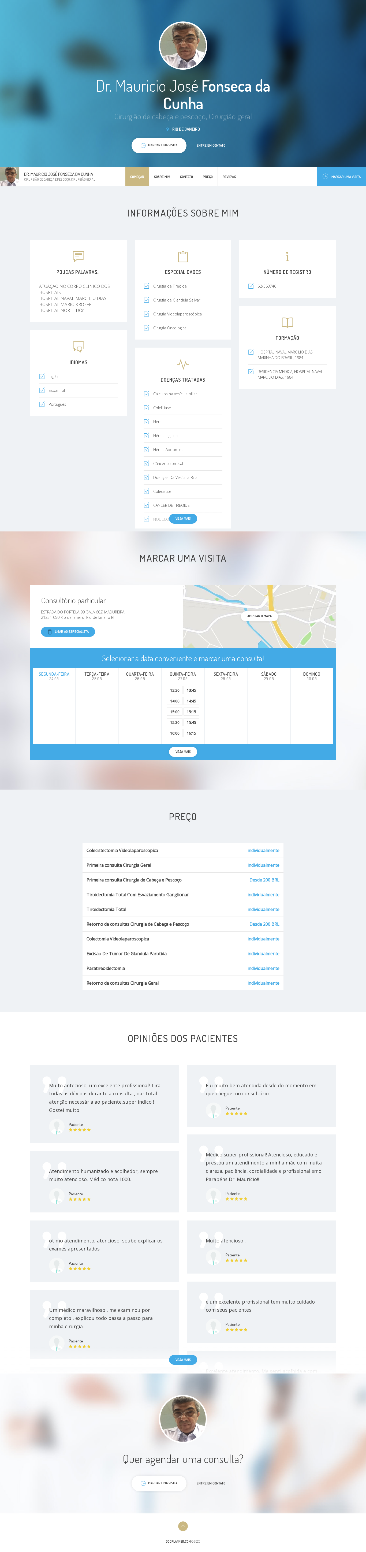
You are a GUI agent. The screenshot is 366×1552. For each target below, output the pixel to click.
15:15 (191, 711)
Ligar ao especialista (72, 631)
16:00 (175, 733)
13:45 (191, 690)
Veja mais (183, 518)
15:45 (191, 722)
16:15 (191, 733)
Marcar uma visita (346, 176)
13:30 (175, 690)
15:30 (175, 722)
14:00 (175, 701)
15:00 (175, 711)
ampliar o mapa (259, 616)
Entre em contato (211, 145)
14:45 (191, 701)
